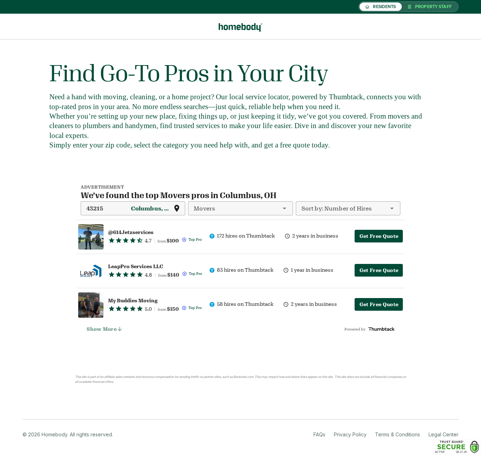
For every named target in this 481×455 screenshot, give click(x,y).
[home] (240, 26)
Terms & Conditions (397, 434)
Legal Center (443, 434)
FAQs (319, 434)
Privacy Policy (350, 434)
